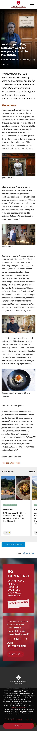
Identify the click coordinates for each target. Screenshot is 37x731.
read (6, 532)
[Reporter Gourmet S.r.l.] (18, 4)
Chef (3, 38)
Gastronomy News (10, 504)
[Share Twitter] (11, 64)
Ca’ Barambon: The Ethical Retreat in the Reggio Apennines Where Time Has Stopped (14, 517)
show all (32, 472)
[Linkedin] (27, 553)
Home (3, 13)
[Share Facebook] (8, 64)
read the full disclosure (18, 707)
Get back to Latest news (13, 545)
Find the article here (11, 463)
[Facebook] (24, 553)
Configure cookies (13, 720)
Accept (18, 726)
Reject (29, 720)
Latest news (11, 13)
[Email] (33, 553)
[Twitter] (30, 553)
